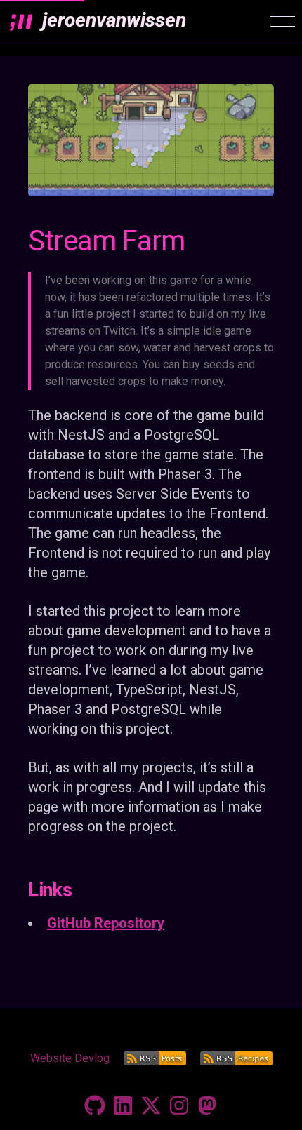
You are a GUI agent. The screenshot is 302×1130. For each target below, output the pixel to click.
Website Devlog (70, 1058)
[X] (151, 1105)
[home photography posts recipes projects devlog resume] (282, 21)
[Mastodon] (207, 1105)
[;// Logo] (21, 22)
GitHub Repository (105, 923)
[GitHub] (94, 1105)
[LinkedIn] (122, 1105)
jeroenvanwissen (114, 20)
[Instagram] (179, 1105)
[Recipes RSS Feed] (236, 1058)
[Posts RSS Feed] (155, 1058)
